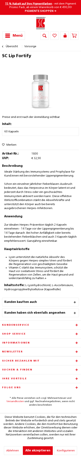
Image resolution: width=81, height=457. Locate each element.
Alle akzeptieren (37, 450)
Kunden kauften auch (20, 302)
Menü (18, 35)
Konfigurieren (66, 450)
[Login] (64, 35)
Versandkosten (15, 401)
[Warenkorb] (74, 35)
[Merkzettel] (54, 35)
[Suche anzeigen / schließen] (44, 35)
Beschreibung (12, 165)
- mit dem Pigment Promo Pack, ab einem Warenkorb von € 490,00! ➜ (40, 7)
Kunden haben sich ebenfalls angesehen (34, 312)
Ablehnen (12, 450)
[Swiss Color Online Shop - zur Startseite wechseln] (40, 23)
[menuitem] (13, 35)
